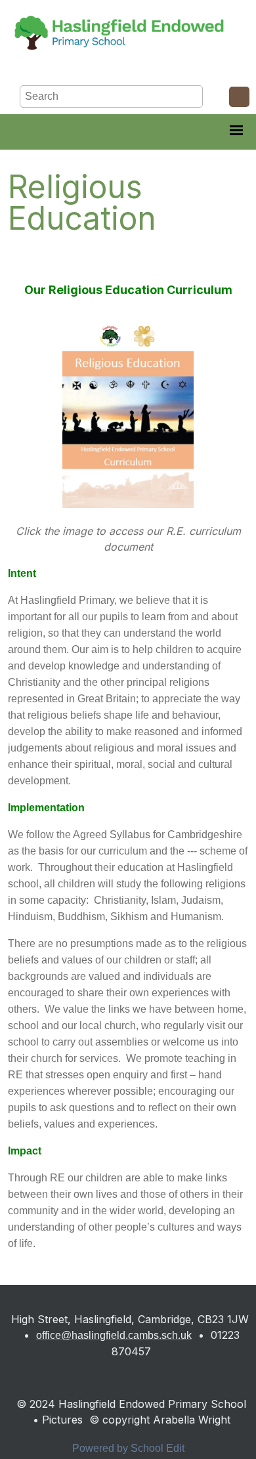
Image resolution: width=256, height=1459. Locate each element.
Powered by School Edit (128, 1448)
